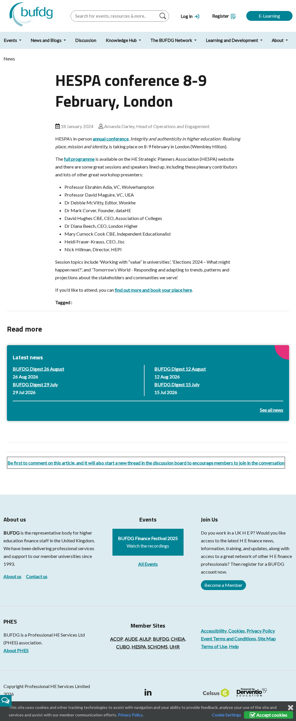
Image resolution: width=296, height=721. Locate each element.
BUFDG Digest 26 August (38, 368)
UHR (174, 646)
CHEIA (178, 638)
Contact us (36, 576)
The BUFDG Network (171, 40)
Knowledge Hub (122, 40)
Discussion (85, 40)
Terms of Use (214, 646)
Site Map (267, 638)
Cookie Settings (226, 714)
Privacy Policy (261, 630)
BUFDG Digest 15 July (176, 384)
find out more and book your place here (153, 290)
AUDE (131, 638)
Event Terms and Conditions (228, 638)
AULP (145, 638)
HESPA (139, 646)
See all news (271, 410)
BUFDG (11, 532)
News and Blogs (46, 40)
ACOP (116, 638)
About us (12, 576)
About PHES (16, 650)
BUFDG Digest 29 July (35, 384)
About (278, 40)
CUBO (123, 646)
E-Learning (269, 16)
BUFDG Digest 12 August (180, 368)
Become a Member (223, 585)
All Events (148, 564)
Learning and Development (232, 40)
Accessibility (214, 630)
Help (234, 646)
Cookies (236, 630)
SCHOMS (158, 646)
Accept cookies (271, 715)
